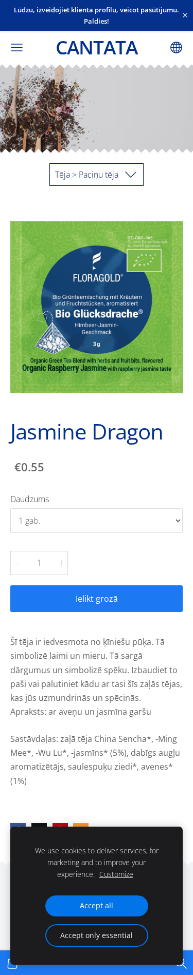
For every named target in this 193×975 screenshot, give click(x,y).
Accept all (96, 905)
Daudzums (29, 499)
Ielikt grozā (97, 598)
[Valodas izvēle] (176, 47)
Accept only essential (96, 935)
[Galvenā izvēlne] (17, 47)
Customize (116, 874)
